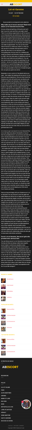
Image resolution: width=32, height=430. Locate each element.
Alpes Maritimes (6, 393)
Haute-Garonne (6, 418)
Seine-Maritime (5, 415)
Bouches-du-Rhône (7, 421)
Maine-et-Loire (5, 398)
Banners (21, 425)
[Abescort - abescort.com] (16, 4)
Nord (2, 404)
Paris (2, 390)
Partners (16, 425)
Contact (10, 425)
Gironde (3, 395)
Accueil (11, 13)
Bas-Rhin (3, 401)
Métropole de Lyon (7, 407)
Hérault (3, 412)
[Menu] (2, 4)
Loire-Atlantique (6, 409)
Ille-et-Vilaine (5, 387)
